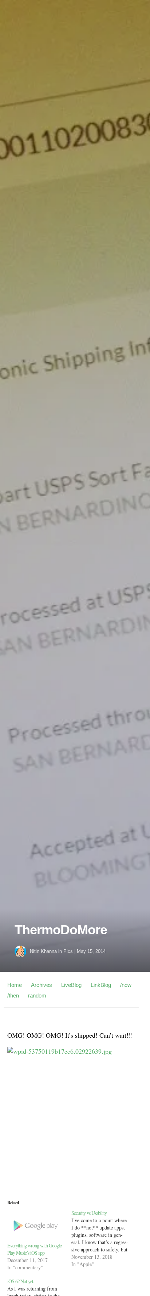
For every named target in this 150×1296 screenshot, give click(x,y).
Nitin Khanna (43, 951)
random (37, 995)
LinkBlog (101, 985)
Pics (68, 951)
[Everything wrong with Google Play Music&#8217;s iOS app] (35, 1225)
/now (125, 985)
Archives (41, 985)
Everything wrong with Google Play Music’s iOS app (34, 1249)
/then (13, 995)
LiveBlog (71, 985)
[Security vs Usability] (103, 1238)
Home (14, 985)
